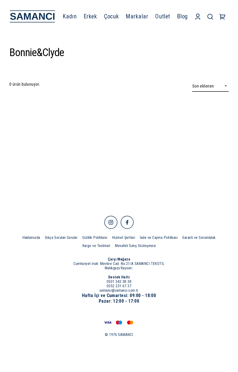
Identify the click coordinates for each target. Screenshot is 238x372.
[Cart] (222, 16)
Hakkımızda (31, 237)
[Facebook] (127, 222)
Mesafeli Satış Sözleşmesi (135, 245)
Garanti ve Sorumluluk (198, 237)
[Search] (210, 16)
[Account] (198, 16)
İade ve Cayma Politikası (159, 237)
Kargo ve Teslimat (96, 245)
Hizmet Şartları (123, 237)
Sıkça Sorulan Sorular (61, 237)
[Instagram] (110, 222)
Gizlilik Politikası (94, 237)
